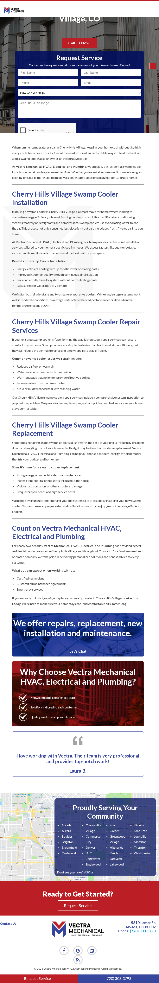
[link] (78, 959)
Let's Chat (77, 651)
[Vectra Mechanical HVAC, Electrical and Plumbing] (14, 10)
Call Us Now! (79, 43)
